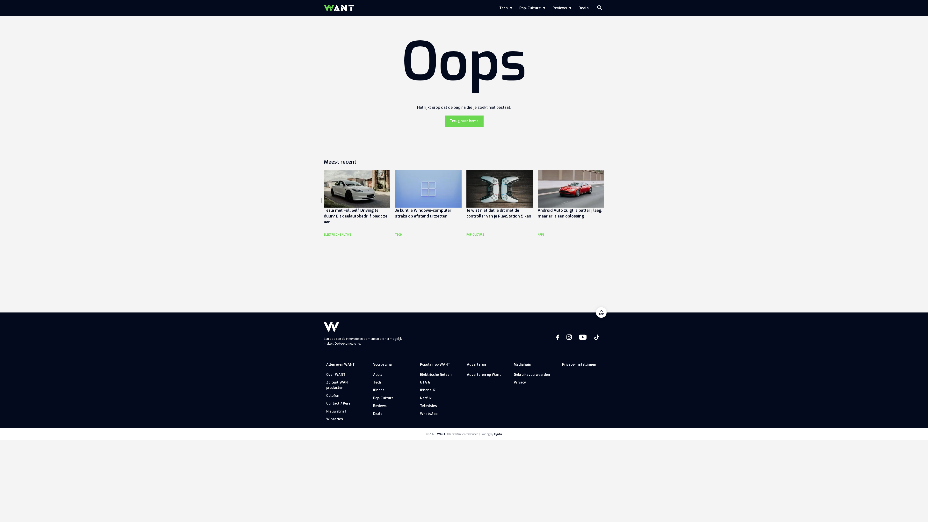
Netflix (425, 398)
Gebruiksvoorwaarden (532, 374)
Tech (503, 8)
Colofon (332, 395)
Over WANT (336, 374)
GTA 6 (425, 382)
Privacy (520, 382)
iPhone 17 (428, 390)
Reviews (559, 8)
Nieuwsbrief (336, 411)
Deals (583, 8)
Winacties (334, 419)
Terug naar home (464, 121)
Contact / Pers (338, 403)
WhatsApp (428, 414)
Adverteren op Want (484, 374)
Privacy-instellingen (579, 364)
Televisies (428, 406)
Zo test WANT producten (338, 385)
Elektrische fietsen (436, 374)
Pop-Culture (530, 8)
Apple (378, 374)
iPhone (378, 390)
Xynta (498, 434)
